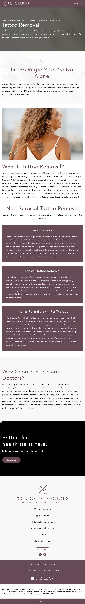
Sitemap (56, 570)
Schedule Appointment (44, 522)
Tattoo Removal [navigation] (55, 20)
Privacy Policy (46, 570)
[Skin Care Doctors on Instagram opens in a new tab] (40, 554)
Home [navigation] (4, 20)
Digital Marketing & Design (45, 578)
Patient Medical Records (42, 528)
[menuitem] (40, 554)
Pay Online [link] (44, 516)
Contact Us (11, 460)
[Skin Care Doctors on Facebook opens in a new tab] (44, 554)
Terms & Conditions (33, 570)
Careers (42, 535)
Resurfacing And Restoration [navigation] (37, 20)
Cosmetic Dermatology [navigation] (16, 20)
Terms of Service (42, 541)
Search (43, 550)
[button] (81, 3)
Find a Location (44, 509)
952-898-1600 (48, 594)
